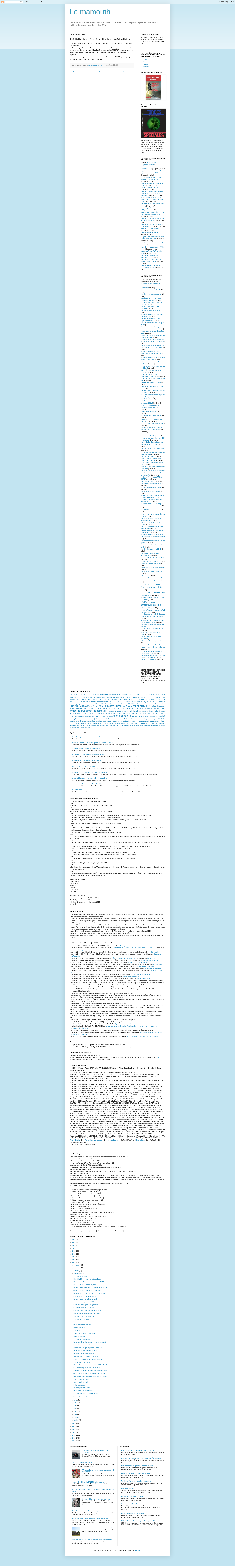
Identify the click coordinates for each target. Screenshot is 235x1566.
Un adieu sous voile (80, 1276)
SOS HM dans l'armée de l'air (151, 563)
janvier (76, 1420)
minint (81, 721)
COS (92, 699)
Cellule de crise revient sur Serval (84, 1296)
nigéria (120, 721)
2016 (74, 1262)
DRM (80, 702)
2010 (74, 1438)
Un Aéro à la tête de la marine (151, 487)
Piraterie (129, 706)
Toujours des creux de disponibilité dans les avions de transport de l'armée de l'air (153, 473)
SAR (77, 708)
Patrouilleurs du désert (149, 411)
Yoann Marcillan (75, 1140)
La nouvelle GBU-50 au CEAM (151, 483)
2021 (74, 1248)
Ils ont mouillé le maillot (81, 1379)
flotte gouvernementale (106, 716)
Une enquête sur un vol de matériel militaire (87, 1310)
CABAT (78, 699)
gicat (144, 716)
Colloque (126, 699)
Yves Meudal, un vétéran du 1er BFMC (86, 1356)
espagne (81, 716)
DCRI (154, 699)
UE (117, 708)
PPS (119, 706)
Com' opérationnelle (137, 699)
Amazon (145, 59)
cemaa (84, 713)
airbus (163, 708)
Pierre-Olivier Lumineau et (94, 1140)
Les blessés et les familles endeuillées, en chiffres (90, 1376)
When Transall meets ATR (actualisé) (84, 766)
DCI (147, 699)
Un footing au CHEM (80, 1396)
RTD (149, 706)
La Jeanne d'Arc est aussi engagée (153, 628)
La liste (75, 1322)
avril (75, 1411)
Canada (100, 699)
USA (122, 708)
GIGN (103, 704)
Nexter (90, 706)
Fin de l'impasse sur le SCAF (151, 310)
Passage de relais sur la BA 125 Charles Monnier (88, 1482)
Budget (72, 699)
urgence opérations (151, 725)
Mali (80, 706)
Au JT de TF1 (145, 576)
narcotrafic (110, 721)
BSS (153, 697)
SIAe (80, 708)
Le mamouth (90, 12)
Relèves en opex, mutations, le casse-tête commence (151, 605)
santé (121, 725)
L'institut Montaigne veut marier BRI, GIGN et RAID (90, 1365)
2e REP (111, 694)
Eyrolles (145, 64)
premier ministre (114, 723)
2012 (74, 1432)
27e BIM (106, 694)
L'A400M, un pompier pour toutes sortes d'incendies (89, 737)
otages (134, 721)
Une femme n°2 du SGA (81, 1319)
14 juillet (93, 694)
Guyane (123, 704)
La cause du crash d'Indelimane (152, 423)
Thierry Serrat (140, 1140)
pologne (101, 723)
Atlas (135, 697)
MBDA (72, 706)
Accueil (101, 72)
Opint (109, 706)
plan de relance (86, 723)
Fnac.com (146, 67)
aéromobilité (119, 711)
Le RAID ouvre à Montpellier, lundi (84, 1285)
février (76, 1417)
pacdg (139, 721)
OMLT (99, 706)
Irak (155, 704)
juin (75, 1406)
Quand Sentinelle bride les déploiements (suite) (89, 1373)
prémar (123, 723)
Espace (151, 702)
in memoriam (84, 719)
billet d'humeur (160, 711)
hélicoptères (74, 719)
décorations (74, 716)
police (95, 723)
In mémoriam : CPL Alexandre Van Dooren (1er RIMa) (89, 772)
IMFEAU (129, 704)
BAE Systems (141, 697)
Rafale (153, 706)
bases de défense (148, 711)
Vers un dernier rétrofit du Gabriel (152, 386)
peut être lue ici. (152, 958)
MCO (76, 706)
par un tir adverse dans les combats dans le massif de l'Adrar (132, 948)
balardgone (137, 711)
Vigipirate (138, 708)
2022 (74, 1245)
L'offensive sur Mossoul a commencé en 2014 (88, 1282)
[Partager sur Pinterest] (116, 65)
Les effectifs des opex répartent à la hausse (87, 1348)
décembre (77, 1265)
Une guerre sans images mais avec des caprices (88, 754)
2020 (74, 1251)
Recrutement (161, 706)
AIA (71, 697)
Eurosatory (73, 704)
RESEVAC (143, 706)
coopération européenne (130, 713)
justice (96, 719)
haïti (163, 716)
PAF (112, 706)
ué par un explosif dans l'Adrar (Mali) (124, 958)
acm (143, 708)
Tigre (113, 708)
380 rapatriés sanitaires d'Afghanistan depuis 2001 (138, 1521)
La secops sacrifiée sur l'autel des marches (86, 749)
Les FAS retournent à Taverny (151, 382)
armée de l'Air (77, 710)
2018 (74, 1257)
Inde (137, 704)
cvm (140, 713)
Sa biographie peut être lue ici (151, 960)
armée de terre (94, 710)
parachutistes (146, 721)
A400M (162, 694)
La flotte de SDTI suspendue (150, 491)
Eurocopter (161, 702)
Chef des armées (116, 699)
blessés (73, 713)
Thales (108, 708)
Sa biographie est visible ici (87, 950)
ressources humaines (158, 723)
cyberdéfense (146, 713)
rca (127, 723)
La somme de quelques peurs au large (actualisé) (89, 1342)
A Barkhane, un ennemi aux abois (152, 620)
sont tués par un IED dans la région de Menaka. (142, 1036)
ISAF (133, 704)
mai (75, 1409)
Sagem (85, 708)
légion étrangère (150, 719)
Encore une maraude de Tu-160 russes (86, 1313)
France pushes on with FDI (150, 232)
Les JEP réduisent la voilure (82, 1345)
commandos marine (103, 713)
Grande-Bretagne (115, 704)
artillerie (105, 711)
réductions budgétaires (91, 725)
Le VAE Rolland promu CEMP (151, 549)
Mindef (85, 706)
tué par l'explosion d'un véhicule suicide (127, 1024)
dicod (152, 713)
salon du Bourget (111, 725)
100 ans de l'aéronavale (78, 694)
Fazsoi (98, 704)
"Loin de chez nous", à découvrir (84, 1333)
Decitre (145, 62)
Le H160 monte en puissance (151, 294)
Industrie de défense (146, 704)
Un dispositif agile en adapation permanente (86, 760)
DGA (158, 699)
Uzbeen (127, 708)
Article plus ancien (127, 72)
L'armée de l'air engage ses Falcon (153, 641)
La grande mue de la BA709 (150, 290)
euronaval (88, 716)
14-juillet (100, 694)
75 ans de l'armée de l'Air (151, 694)
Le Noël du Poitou (147, 399)
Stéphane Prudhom (112, 1140)
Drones (105, 702)
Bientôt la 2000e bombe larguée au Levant (87, 1279)
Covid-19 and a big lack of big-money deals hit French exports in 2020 (152, 200)
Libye (163, 704)
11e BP (88, 694)
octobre (76, 1271)
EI (135, 702)
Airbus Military (114, 697)
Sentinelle (98, 708)
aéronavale (128, 711)
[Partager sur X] (112, 65)
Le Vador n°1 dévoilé (148, 456)
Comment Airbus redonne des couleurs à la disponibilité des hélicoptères (151, 286)
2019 (74, 1254)
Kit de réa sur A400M (148, 622)
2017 (74, 1260)
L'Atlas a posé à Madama (81, 1388)
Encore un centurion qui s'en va (82, 1462)
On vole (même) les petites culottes (133, 1504)
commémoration (116, 713)
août (75, 1400)
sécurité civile (134, 725)
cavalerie (79, 713)
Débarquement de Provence (117, 702)
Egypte (146, 702)
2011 (74, 1435)
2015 (74, 1424)
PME (116, 706)
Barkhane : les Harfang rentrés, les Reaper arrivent (90, 1371)
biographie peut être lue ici (145, 966)
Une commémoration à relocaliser (132, 1513)
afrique (159, 708)
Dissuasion (98, 702)
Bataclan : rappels (79, 1336)
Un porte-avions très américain (151, 415)
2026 (74, 1240)
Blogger (138, 1550)
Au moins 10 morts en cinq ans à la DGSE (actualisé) (89, 778)
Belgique (158, 697)
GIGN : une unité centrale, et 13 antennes (87, 1290)
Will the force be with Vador (150, 187)
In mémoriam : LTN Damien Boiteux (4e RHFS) (87, 784)
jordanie (91, 719)
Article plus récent (76, 72)
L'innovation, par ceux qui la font (132, 1496)
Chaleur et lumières (127, 1489)
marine (161, 718)
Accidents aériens (89, 697)
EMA (138, 702)
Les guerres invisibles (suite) (83, 1391)
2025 (74, 1242)
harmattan (159, 716)
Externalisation (87, 704)
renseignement (144, 723)
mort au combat (95, 721)
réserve (102, 725)
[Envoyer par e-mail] (107, 65)
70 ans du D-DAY (137, 694)
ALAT (74, 697)
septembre (77, 1273)
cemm (89, 713)
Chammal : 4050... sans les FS (83, 1316)
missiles (86, 721)
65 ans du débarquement (122, 694)
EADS (128, 702)
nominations (126, 721)
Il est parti (76, 1330)
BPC (147, 697)
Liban (158, 704)
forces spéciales (122, 716)
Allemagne (123, 697)
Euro (156, 702)
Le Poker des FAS (147, 481)
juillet (76, 1403)
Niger (95, 706)
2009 (74, 1441)
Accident (80, 697)
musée (104, 721)
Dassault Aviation (88, 702)
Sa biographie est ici (126, 946)
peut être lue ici (154, 952)
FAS (94, 704)
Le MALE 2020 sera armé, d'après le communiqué (90, 1287)
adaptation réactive (150, 708)
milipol (77, 721)
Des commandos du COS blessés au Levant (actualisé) (90, 1518)
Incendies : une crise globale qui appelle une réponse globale (92, 743)
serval (126, 725)
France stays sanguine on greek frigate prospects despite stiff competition (152, 193)
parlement (156, 721)
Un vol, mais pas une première (83, 1308)
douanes (162, 713)
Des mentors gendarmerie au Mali (152, 557)
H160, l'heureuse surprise (150, 561)
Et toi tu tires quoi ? (79, 1328)
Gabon (107, 704)
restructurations (76, 725)
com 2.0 (94, 713)
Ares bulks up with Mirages (150, 228)
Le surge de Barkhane (148, 659)
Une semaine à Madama (81, 1362)
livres (117, 719)
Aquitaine (130, 697)
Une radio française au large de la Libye (86, 1368)
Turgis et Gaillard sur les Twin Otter (153, 448)
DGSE (163, 699)
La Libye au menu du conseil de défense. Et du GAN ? (91, 1293)
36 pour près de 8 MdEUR (82, 1325)
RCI (138, 706)
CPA (95, 699)
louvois (121, 719)
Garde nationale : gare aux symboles (85, 1305)
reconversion (133, 723)
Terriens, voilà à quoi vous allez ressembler (96, 1499)
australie (111, 711)
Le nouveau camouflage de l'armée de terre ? (97, 1528)
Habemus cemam (79, 1385)
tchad (142, 725)
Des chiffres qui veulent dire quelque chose (87, 1359)
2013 (74, 1429)
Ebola (142, 702)
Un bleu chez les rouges (81, 1339)
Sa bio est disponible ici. (131, 977)
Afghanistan (102, 697)
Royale (72, 708)
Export (80, 704)
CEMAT (87, 699)
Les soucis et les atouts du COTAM (152, 567)
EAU (132, 702)
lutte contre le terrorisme (134, 719)
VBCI (132, 708)
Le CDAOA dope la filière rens (151, 510)
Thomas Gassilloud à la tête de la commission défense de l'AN (92, 1540)
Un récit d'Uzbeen (77, 790)
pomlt (106, 723)
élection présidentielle (83, 727)
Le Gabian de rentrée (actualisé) (84, 1353)
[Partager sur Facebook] (114, 65)
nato (115, 721)
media (72, 721)
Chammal (107, 699)
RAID (134, 706)
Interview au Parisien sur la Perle (152, 571)
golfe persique (150, 716)
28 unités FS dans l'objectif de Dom (85, 1351)
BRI (150, 697)
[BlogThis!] (109, 65)
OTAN (104, 706)
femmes (95, 716)
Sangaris (91, 708)
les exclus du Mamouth (106, 719)
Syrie (104, 708)
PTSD (123, 706)
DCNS (151, 699)
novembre (77, 1268)
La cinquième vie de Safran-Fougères (86, 1393)
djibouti (157, 713)
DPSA (71, 702)
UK (119, 708)
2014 (74, 1426)
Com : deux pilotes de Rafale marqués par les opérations (90, 1511)
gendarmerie (137, 716)
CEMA (83, 699)
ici (158, 1057)
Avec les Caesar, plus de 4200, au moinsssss (88, 1302)
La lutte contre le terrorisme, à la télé (85, 1299)
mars (75, 1414)
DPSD (76, 702)
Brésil (163, 697)
